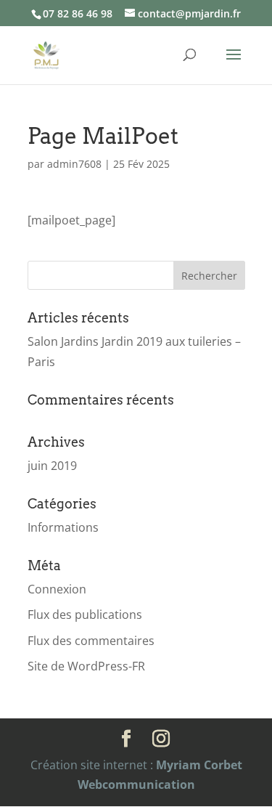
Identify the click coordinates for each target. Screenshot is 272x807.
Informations (63, 527)
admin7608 (74, 164)
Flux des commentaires (91, 641)
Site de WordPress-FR (86, 666)
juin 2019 (52, 466)
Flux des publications (85, 615)
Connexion (57, 589)
